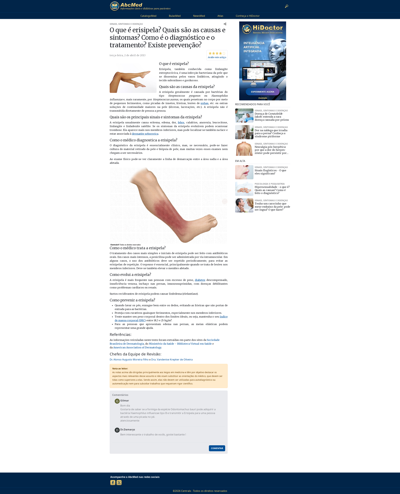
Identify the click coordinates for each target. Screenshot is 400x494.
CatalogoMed (148, 16)
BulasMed (175, 16)
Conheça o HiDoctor (248, 16)
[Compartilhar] (225, 23)
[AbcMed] (140, 6)
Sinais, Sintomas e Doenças (126, 23)
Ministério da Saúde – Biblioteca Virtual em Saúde (180, 343)
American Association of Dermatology (137, 347)
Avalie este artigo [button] (217, 57)
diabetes (200, 280)
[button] (286, 6)
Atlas (220, 16)
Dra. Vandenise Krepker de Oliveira (172, 359)
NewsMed (199, 16)
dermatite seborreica (145, 133)
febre (181, 122)
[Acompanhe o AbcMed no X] (119, 482)
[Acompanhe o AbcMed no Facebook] (112, 482)
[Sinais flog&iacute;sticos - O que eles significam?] (244, 172)
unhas (204, 103)
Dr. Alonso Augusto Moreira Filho (129, 359)
